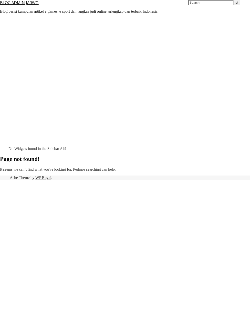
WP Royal (43, 178)
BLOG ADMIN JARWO (19, 2)
